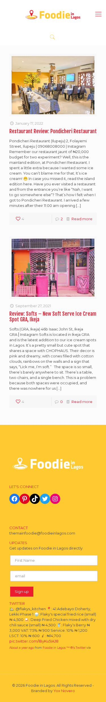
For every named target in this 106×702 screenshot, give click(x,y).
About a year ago (21, 648)
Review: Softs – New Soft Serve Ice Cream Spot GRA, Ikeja (52, 317)
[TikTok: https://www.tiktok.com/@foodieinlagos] (35, 499)
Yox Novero (64, 690)
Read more (82, 219)
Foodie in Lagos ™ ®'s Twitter (64, 648)
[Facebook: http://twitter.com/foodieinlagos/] (14, 499)
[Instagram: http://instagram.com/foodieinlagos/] (55, 499)
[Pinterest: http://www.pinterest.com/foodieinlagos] (25, 499)
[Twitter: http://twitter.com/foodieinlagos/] (45, 499)
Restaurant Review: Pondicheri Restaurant (53, 131)
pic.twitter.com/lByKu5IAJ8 (34, 641)
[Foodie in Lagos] (53, 14)
